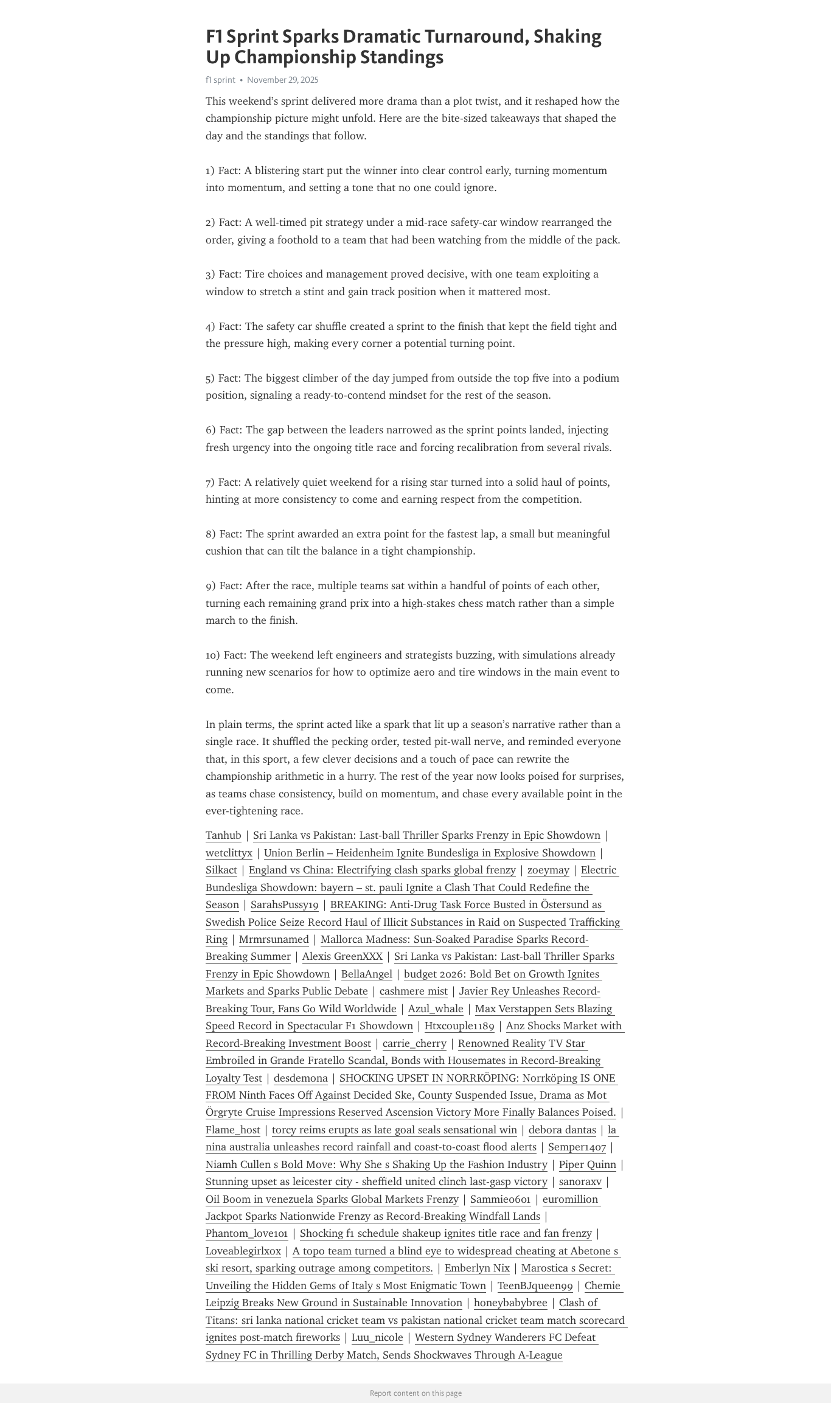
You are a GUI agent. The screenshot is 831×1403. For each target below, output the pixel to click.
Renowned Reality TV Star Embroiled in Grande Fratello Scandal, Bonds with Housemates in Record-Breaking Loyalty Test (404, 1061)
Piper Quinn (587, 1164)
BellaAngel (366, 974)
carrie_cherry (415, 1043)
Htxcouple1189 (460, 1025)
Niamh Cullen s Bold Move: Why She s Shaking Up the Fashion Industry (377, 1164)
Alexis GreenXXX (342, 956)
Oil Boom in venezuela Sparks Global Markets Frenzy (332, 1199)
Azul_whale (436, 1008)
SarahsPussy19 (285, 904)
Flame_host (233, 1129)
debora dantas (562, 1129)
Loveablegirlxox (243, 1251)
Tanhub (224, 835)
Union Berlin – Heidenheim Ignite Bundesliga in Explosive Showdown (430, 852)
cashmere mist (414, 991)
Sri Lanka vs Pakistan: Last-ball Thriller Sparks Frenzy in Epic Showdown (426, 835)
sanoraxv (580, 1181)
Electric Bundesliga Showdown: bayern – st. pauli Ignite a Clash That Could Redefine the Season (412, 887)
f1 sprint (220, 79)
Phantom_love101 (247, 1233)
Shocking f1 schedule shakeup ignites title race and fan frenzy (446, 1233)
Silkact (221, 869)
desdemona (301, 1078)
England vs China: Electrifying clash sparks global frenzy (382, 869)
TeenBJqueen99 (535, 1285)
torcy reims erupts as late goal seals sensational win (394, 1129)
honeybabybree (511, 1302)
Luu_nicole (377, 1337)
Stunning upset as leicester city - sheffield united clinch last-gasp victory (377, 1181)
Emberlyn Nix (477, 1268)
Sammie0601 (500, 1199)
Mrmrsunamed (274, 939)
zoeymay (548, 869)
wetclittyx (229, 852)
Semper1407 (577, 1146)
